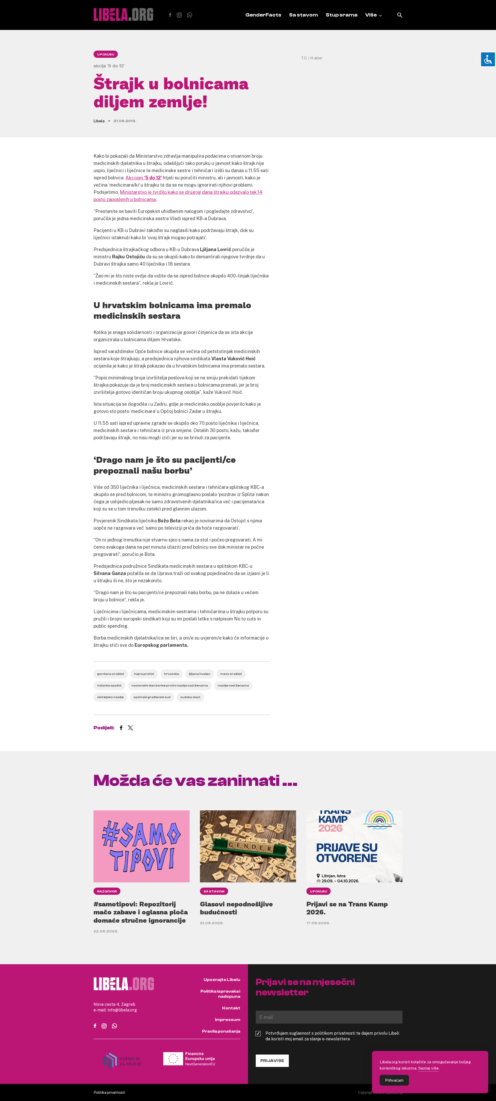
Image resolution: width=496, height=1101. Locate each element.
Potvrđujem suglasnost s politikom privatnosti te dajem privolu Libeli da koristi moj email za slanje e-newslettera (332, 1036)
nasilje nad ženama (233, 685)
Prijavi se (272, 1060)
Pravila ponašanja (221, 1031)
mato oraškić (231, 674)
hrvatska (171, 674)
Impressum (227, 1019)
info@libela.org (122, 1009)
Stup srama (342, 15)
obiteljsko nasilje (110, 697)
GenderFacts (263, 15)
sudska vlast (190, 697)
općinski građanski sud (152, 697)
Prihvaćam (394, 1080)
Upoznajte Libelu (222, 979)
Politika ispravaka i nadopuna (220, 994)
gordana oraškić (110, 674)
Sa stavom (303, 15)
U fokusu (105, 54)
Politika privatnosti (109, 1092)
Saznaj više (428, 1068)
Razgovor (107, 891)
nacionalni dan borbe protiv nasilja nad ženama (169, 685)
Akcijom (144, 177)
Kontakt (231, 1008)
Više (371, 15)
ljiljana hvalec (199, 674)
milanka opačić (109, 685)
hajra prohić (144, 674)
